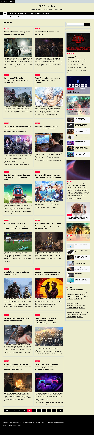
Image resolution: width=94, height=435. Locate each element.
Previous (8, 410)
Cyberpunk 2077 (83, 292)
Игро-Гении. (47, 6)
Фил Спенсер (77, 314)
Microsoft (84, 294)
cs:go (76, 292)
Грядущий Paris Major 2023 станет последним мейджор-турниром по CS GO (80, 131)
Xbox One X (82, 310)
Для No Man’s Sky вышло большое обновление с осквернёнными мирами (17, 177)
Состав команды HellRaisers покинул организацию (77, 56)
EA (70, 294)
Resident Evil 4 (77, 301)
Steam (83, 305)
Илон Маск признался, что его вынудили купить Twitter (81, 245)
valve (80, 307)
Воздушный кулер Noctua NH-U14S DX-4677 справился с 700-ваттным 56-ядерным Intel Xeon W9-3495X (77, 218)
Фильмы (84, 314)
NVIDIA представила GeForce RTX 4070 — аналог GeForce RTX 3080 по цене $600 (81, 251)
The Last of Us (70, 307)
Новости (10, 13)
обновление (80, 316)
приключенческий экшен (73, 319)
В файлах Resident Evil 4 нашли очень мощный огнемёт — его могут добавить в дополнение (18, 367)
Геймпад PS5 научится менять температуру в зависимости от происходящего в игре (46, 367)
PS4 (75, 298)
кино (74, 316)
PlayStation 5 (70, 298)
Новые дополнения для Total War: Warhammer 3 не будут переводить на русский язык (48, 226)
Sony (80, 305)
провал (82, 319)
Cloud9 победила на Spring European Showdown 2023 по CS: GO (76, 92)
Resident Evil (70, 301)
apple (68, 289)
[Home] (5, 13)
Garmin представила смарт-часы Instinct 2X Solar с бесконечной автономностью (81, 257)
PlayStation (20, 13)
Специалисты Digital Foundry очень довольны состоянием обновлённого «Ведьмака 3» (17, 129)
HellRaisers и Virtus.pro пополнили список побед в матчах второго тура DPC (80, 142)
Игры (85, 312)
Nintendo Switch (71, 296)
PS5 (81, 298)
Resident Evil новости (72, 305)
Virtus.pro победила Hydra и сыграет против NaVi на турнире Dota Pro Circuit (80, 125)
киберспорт (70, 316)
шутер (86, 319)
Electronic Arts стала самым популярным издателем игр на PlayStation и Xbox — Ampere (16, 226)
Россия (68, 314)
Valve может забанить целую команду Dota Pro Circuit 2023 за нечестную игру (77, 112)
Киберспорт (38, 13)
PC (15, 13)
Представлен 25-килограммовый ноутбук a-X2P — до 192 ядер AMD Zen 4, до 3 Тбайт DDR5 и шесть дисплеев (80, 274)
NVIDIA (77, 296)
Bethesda (72, 289)
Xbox (26, 13)
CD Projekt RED (79, 289)
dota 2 (68, 294)
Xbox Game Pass (70, 310)
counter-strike (71, 292)
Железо (31, 13)
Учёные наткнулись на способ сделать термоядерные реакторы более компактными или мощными (77, 184)
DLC (88, 292)
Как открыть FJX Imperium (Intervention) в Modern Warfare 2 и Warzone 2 (16, 80)
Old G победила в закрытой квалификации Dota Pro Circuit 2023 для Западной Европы (80, 154)
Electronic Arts (76, 294)
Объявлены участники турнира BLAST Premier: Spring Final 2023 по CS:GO (80, 119)
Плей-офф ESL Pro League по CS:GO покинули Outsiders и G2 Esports (81, 148)
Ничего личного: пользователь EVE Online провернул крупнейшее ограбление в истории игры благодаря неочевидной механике (77, 238)
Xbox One (77, 310)
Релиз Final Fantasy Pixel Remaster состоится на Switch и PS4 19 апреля (48, 80)
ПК (87, 312)
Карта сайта (46, 13)
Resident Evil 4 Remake (72, 303)
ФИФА (72, 314)
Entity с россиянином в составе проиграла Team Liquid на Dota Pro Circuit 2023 (80, 136)
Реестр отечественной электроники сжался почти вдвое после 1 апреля (80, 280)
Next (60, 410)
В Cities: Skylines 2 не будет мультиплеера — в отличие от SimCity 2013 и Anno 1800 (45, 320)
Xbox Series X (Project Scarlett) (75, 312)
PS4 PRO (78, 298)
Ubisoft (76, 307)
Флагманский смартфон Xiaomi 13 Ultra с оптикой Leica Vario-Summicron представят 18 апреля (80, 268)
